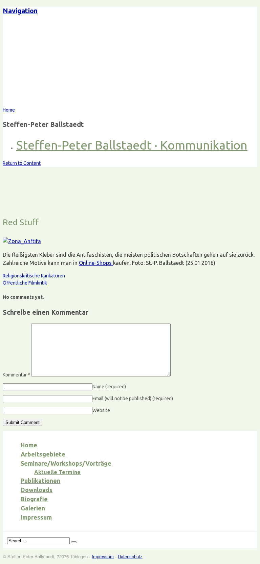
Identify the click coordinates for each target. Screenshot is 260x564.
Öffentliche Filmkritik (25, 283)
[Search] (74, 542)
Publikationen (40, 480)
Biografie (34, 498)
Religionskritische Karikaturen (34, 275)
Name (109, 386)
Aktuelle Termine (57, 472)
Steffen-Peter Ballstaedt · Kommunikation (131, 145)
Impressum (36, 517)
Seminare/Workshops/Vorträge (66, 463)
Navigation (20, 11)
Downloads (36, 489)
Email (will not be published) (132, 398)
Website (101, 410)
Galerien (33, 508)
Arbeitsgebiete (43, 454)
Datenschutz (130, 556)
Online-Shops (96, 263)
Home (29, 445)
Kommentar (16, 374)
